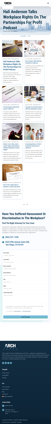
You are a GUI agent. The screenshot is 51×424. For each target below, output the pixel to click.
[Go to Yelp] (11, 363)
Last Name (6, 259)
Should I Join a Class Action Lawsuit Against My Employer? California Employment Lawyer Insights (11, 146)
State (4, 286)
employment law (15, 58)
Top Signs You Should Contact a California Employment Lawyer (33, 108)
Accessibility (5, 375)
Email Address (7, 272)
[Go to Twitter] (8, 363)
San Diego (23, 36)
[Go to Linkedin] (6, 363)
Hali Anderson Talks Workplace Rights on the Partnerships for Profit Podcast (12, 65)
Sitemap (4, 377)
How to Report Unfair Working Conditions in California (33, 62)
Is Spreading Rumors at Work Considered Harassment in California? (33, 146)
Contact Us (5, 394)
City (4, 279)
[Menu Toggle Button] (48, 3)
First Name (6, 252)
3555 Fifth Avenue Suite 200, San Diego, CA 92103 (11, 411)
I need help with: (7, 292)
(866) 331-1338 (11, 237)
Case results (5, 389)
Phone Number (7, 266)
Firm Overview (5, 386)
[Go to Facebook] (3, 363)
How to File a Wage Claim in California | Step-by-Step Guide (11, 186)
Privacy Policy (17, 311)
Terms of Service (27, 311)
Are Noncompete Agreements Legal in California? (11, 108)
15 (27, 204)
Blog (3, 391)
